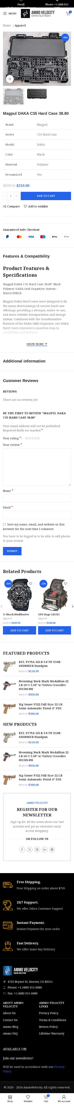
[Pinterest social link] (37, 850)
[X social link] (30, 850)
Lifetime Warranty (51, 1033)
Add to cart (46, 196)
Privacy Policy (48, 1013)
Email (8, 507)
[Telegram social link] (52, 850)
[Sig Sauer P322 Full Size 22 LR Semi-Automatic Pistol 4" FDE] (9, 709)
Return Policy (48, 1027)
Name (8, 491)
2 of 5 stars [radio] (29, 438)
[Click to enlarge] (10, 79)
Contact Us (10, 1020)
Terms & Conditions (52, 1020)
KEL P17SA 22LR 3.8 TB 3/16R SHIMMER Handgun (39, 664)
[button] (19, 630)
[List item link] (37, 987)
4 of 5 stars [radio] (35, 438)
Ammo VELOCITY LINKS (51, 1004)
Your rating (12, 438)
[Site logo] (38, 13)
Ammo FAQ (10, 1033)
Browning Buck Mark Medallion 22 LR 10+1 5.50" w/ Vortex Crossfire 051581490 (43, 685)
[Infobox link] (37, 885)
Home (7, 25)
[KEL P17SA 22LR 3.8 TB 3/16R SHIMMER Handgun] (9, 666)
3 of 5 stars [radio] (32, 438)
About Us (9, 1013)
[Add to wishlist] (30, 583)
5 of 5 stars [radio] (38, 438)
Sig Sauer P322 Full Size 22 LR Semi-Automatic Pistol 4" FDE (40, 706)
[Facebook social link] (22, 850)
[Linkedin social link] (45, 850)
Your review (12, 445)
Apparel (20, 25)
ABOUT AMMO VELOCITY (13, 1004)
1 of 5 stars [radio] (26, 438)
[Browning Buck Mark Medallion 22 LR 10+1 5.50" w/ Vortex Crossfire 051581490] (9, 687)
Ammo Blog (10, 1027)
